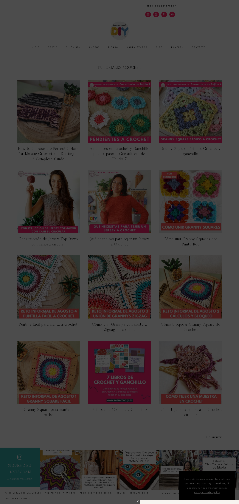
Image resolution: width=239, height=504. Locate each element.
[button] (138, 501)
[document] (119, 252)
